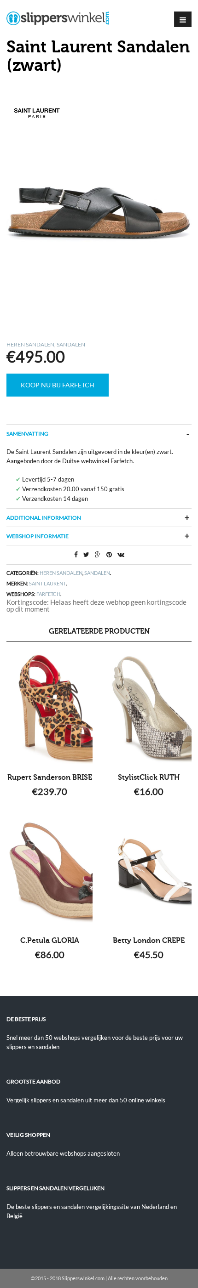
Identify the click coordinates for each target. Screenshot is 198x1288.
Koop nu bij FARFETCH (57, 385)
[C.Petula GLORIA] (49, 872)
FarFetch (48, 594)
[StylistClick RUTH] (148, 708)
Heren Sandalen (30, 344)
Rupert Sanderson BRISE (49, 777)
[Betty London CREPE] (148, 872)
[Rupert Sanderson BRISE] (49, 708)
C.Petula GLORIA (49, 940)
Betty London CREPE (149, 940)
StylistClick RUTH (149, 777)
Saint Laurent (47, 583)
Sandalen (71, 344)
